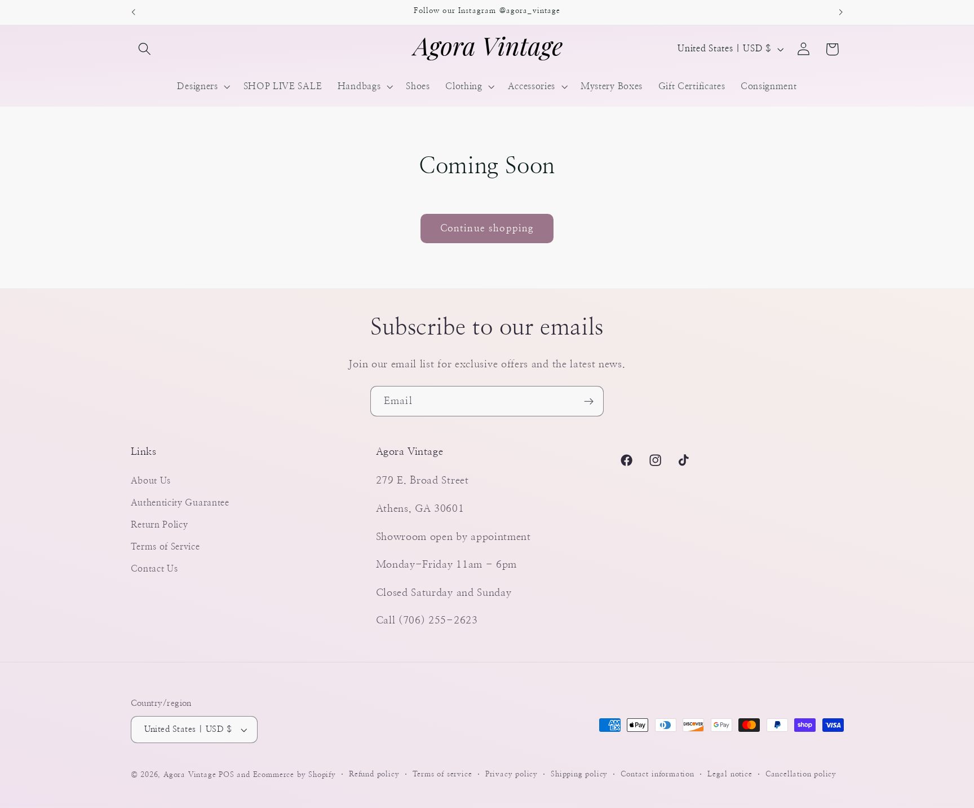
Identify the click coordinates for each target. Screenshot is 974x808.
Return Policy (159, 524)
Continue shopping (487, 228)
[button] (145, 49)
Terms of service (442, 774)
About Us (151, 480)
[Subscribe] (588, 401)
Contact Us (154, 568)
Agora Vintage (189, 775)
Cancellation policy (800, 774)
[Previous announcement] (133, 12)
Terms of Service (165, 546)
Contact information (657, 774)
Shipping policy (579, 774)
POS (226, 775)
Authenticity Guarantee (180, 502)
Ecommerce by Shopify (294, 775)
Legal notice (729, 774)
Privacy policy (511, 774)
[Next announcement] (841, 12)
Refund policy (374, 774)
